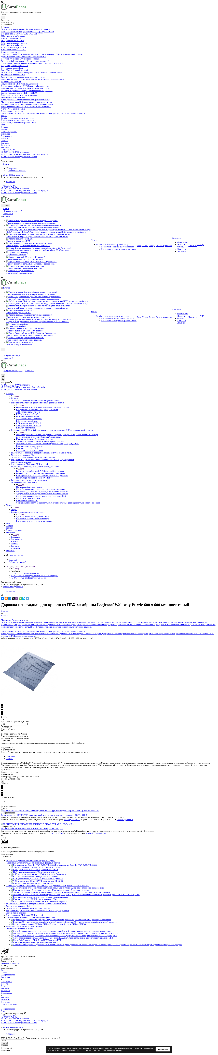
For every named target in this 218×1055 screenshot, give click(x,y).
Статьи (4, 972)
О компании (6, 981)
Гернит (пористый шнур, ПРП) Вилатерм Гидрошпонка (40, 471)
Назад (16, 396)
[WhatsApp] (20, 598)
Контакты (5, 988)
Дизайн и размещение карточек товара (32, 516)
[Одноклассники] (6, 598)
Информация (6, 993)
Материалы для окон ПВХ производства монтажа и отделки (75, 634)
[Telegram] (27, 598)
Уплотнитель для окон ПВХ (48, 625)
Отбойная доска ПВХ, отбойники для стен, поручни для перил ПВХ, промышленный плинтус (57, 435)
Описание (10, 756)
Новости (4, 984)
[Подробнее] (2, 822)
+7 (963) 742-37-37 (9, 150)
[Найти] (3, 17)
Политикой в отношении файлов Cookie (107, 1050)
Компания (15, 537)
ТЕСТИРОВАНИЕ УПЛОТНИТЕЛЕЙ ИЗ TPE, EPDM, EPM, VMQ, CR (32, 829)
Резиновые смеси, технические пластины (74, 627)
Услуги (14, 510)
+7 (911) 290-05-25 (72, 820)
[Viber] (16, 598)
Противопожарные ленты (24, 636)
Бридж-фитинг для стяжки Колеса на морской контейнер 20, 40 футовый (135, 625)
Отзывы (9, 759)
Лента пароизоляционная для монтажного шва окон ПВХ (178, 634)
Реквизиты (5, 1000)
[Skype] (23, 598)
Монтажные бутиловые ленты (29, 487)
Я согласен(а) (163, 1049)
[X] (13, 598)
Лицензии (5, 991)
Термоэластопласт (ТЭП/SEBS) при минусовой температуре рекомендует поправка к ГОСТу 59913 (44, 815)
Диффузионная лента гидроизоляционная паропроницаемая (127, 634)
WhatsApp (10, 182)
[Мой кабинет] (2, 353)
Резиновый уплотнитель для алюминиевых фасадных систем (42, 407)
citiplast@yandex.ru (125, 820)
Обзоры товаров (8, 975)
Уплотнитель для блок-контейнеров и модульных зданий (25, 622)
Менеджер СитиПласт (10, 963)
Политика (5, 1002)
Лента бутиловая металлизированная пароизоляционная (25, 634)
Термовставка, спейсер (177, 625)
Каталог (14, 398)
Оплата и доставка (9, 1004)
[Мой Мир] (9, 598)
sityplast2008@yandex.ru (13, 175)
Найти (4, 1043)
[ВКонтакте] (2, 598)
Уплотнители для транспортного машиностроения (82, 625)
